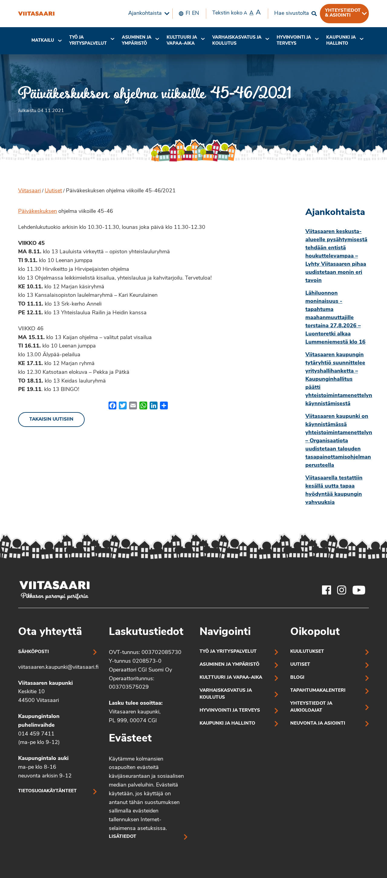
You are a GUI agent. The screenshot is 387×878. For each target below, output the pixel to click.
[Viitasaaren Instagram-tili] (341, 589)
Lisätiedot (122, 837)
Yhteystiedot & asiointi (343, 13)
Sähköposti (33, 652)
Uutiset (53, 191)
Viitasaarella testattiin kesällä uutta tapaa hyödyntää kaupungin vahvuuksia (334, 490)
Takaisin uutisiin (51, 419)
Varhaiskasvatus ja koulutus (237, 40)
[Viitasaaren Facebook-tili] (326, 589)
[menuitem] (147, 13)
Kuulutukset (307, 651)
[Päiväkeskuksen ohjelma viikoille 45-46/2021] (36, 13)
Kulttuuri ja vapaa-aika (182, 40)
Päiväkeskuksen (37, 211)
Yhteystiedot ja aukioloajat (311, 707)
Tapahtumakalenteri (318, 690)
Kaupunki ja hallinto (341, 40)
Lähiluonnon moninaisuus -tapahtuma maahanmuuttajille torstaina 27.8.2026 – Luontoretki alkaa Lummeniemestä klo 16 (335, 318)
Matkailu (42, 40)
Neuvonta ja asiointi (317, 723)
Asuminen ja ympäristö (136, 40)
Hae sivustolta (291, 13)
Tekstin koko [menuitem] (236, 12)
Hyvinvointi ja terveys (230, 710)
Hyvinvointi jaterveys (294, 40)
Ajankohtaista (145, 13)
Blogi (297, 677)
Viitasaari (29, 191)
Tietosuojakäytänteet (47, 791)
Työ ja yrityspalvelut (88, 40)
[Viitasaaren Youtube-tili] (359, 589)
